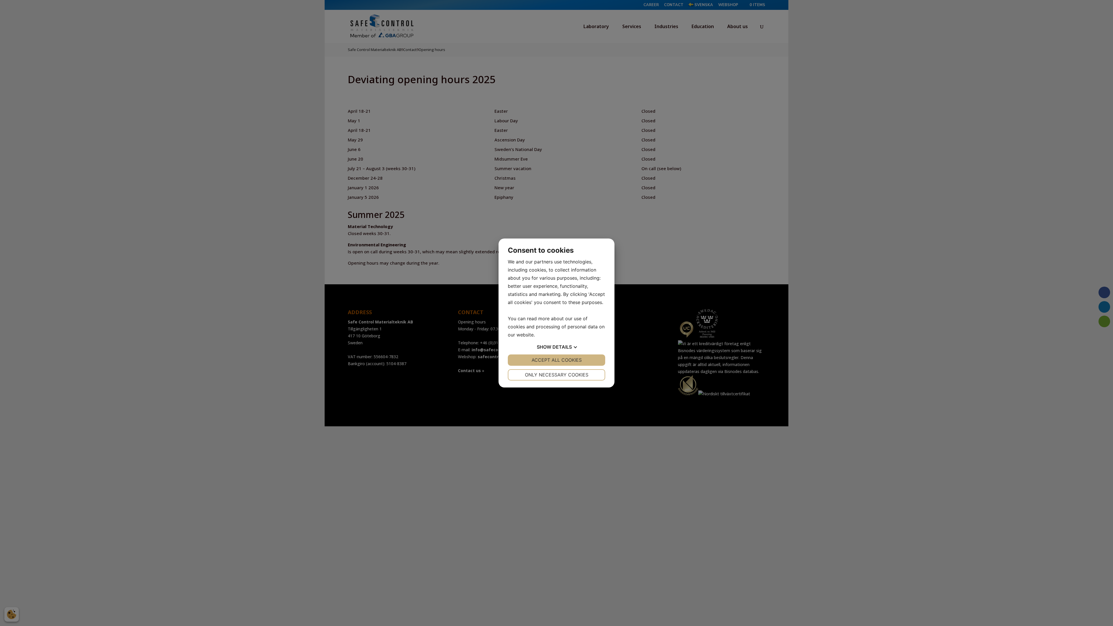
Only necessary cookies (556, 375)
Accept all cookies (557, 360)
